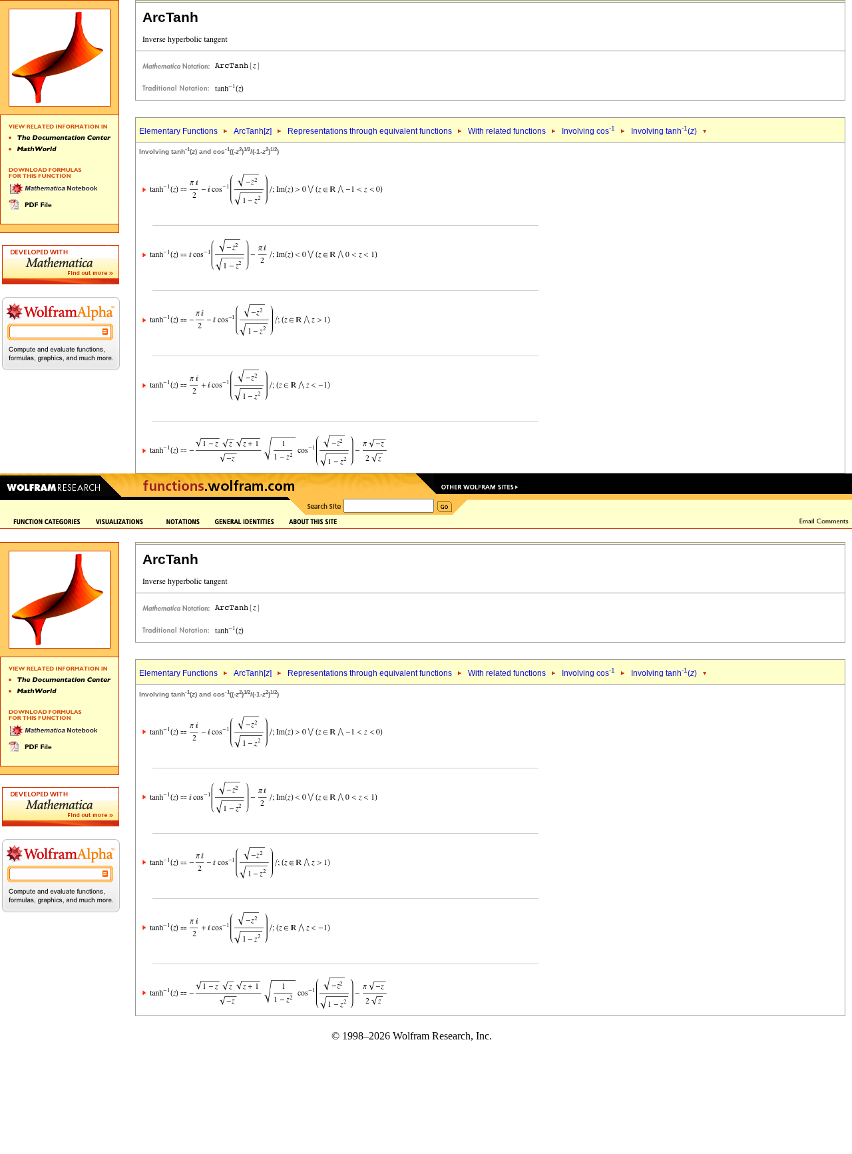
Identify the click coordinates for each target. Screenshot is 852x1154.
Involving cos (588, 131)
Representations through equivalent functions (370, 131)
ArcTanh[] (253, 131)
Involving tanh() (664, 131)
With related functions (507, 131)
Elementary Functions (178, 131)
